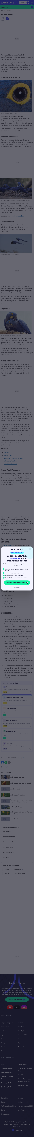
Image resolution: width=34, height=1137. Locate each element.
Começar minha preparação (16, 583)
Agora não (17, 587)
